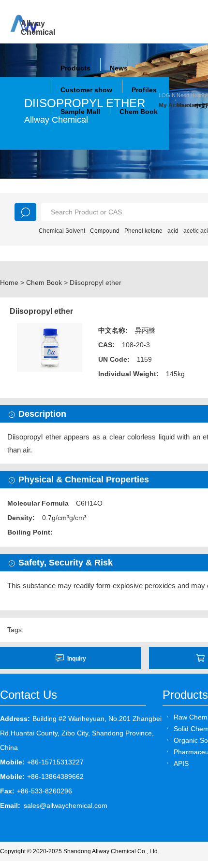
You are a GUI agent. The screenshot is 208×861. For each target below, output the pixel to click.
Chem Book (138, 111)
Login (167, 95)
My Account (168, 105)
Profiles (144, 90)
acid (172, 230)
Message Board (185, 105)
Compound (104, 230)
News (119, 68)
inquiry (76, 658)
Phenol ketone (143, 230)
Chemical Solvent (62, 230)
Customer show (86, 90)
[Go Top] (182, 780)
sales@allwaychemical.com (65, 805)
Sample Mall (80, 111)
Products (75, 68)
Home (9, 282)
